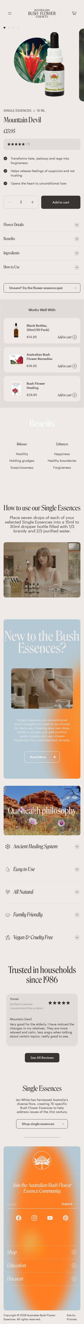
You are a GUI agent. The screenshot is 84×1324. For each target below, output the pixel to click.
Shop (12, 1252)
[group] (42, 1020)
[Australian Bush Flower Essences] (42, 13)
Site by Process (72, 1317)
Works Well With (42, 310)
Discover (15, 1278)
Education (16, 1265)
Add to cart (60, 202)
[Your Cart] (74, 13)
